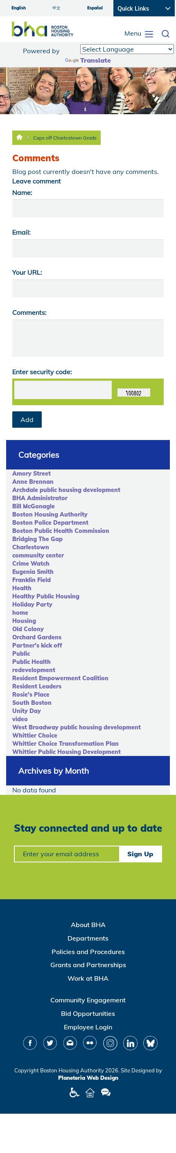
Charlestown (30, 547)
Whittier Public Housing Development (66, 752)
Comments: (29, 312)
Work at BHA (88, 978)
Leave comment (36, 181)
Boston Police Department (50, 522)
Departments (88, 938)
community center (38, 555)
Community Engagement (88, 1000)
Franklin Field (31, 580)
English (18, 8)
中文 (56, 8)
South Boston (32, 702)
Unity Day (26, 711)
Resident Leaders (36, 686)
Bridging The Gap (37, 539)
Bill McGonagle (33, 506)
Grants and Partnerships (88, 965)
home (20, 612)
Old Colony (28, 629)
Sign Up (140, 854)
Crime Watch (31, 563)
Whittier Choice (34, 735)
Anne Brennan (33, 481)
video (20, 719)
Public (21, 653)
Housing (24, 621)
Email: (21, 232)
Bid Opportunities (88, 1013)
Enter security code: (42, 372)
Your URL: (27, 272)
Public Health (31, 662)
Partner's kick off (37, 645)
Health (22, 588)
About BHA (88, 925)
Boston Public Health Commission (60, 531)
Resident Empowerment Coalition (60, 678)
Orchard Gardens (36, 637)
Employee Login (88, 1027)
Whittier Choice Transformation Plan (65, 743)
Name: (22, 192)
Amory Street (31, 473)
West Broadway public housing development (76, 727)
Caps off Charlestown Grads (65, 138)
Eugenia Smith (33, 571)
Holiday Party (32, 604)
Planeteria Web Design (88, 1077)
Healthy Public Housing (45, 596)
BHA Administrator (40, 498)
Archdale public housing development (66, 490)
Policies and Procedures (88, 952)
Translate (95, 60)
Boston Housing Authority (50, 514)
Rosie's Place (31, 694)
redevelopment (33, 670)
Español (95, 8)
